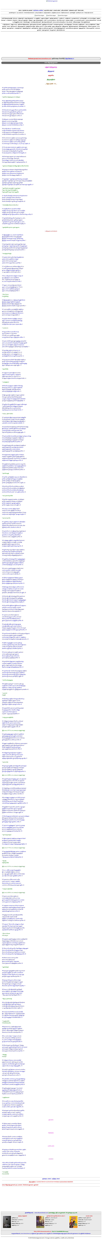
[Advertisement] (51, 45)
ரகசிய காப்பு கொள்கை (67, 1238)
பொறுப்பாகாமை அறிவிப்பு (52, 1238)
